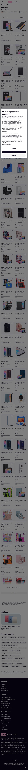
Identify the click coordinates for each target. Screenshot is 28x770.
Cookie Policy (4, 131)
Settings (14, 148)
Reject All (14, 155)
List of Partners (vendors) (6, 144)
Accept (14, 152)
